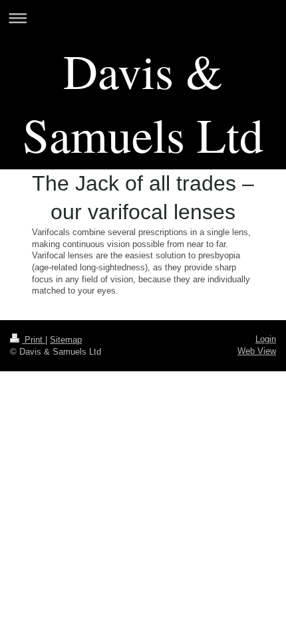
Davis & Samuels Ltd (143, 102)
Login (265, 339)
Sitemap (66, 340)
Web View (256, 351)
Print (33, 340)
